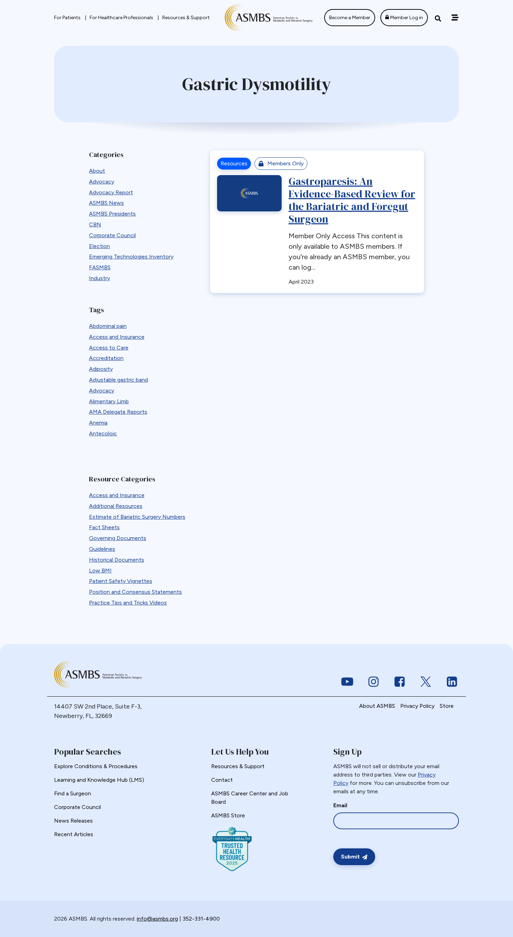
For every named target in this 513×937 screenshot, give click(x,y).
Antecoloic (103, 433)
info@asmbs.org (157, 918)
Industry (99, 278)
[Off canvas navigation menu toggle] (454, 17)
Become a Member (349, 18)
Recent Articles (73, 834)
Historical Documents (116, 559)
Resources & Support (186, 18)
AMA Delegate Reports (118, 411)
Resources (234, 163)
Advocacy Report (111, 192)
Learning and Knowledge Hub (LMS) (99, 780)
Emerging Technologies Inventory (131, 256)
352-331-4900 (201, 918)
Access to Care (108, 347)
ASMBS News (106, 203)
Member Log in (406, 18)
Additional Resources (115, 506)
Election (99, 246)
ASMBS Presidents (112, 213)
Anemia (98, 422)
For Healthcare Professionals (122, 18)
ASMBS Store (228, 815)
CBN (95, 224)
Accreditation (106, 358)
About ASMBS (377, 706)
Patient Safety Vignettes (120, 581)
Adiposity (101, 369)
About (97, 170)
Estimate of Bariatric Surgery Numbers (137, 517)
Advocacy (101, 181)
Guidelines (102, 549)
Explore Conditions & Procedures (95, 766)
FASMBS (100, 267)
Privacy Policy (417, 706)
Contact (222, 780)
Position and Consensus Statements (135, 592)
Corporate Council (112, 235)
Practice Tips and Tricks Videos (128, 602)
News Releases (73, 820)
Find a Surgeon (72, 793)
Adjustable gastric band (118, 379)
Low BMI (100, 570)
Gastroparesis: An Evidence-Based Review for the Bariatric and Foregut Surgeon (352, 200)
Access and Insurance (116, 336)
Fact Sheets (104, 527)
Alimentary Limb (109, 401)
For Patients (68, 18)
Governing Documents (117, 538)
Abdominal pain (108, 326)
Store (447, 706)
